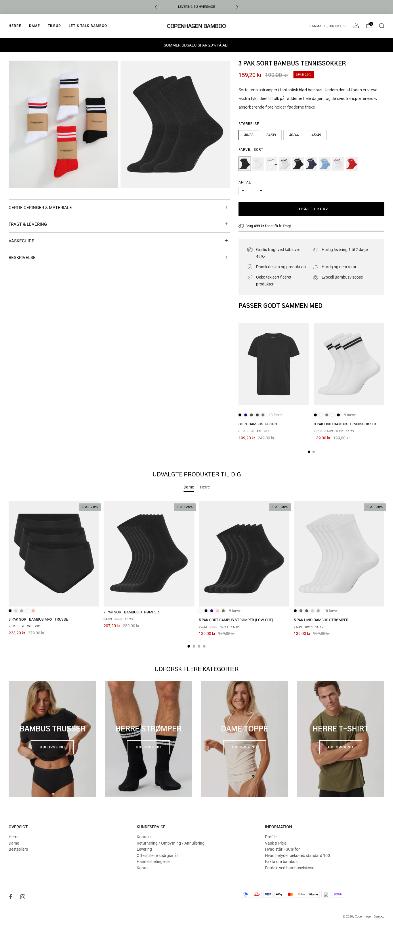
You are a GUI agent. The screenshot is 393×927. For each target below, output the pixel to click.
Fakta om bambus (281, 861)
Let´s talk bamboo (88, 26)
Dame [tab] (189, 487)
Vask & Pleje (276, 843)
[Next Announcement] (237, 7)
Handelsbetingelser (154, 861)
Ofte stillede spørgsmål (157, 855)
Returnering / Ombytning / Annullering (171, 843)
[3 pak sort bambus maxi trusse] (54, 554)
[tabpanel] (196, 574)
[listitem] (196, 7)
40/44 (294, 135)
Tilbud (54, 26)
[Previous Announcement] (156, 7)
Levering (144, 849)
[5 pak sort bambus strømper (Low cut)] (244, 554)
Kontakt (144, 837)
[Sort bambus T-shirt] (274, 364)
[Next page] (384, 364)
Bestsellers (18, 849)
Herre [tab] (205, 487)
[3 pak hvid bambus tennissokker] (349, 364)
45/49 (316, 135)
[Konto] (356, 25)
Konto (142, 868)
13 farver (276, 415)
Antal (245, 182)
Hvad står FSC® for (282, 849)
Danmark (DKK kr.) (326, 26)
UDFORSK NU (52, 747)
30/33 (248, 135)
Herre (15, 26)
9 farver (350, 415)
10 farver (331, 611)
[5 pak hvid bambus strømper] (339, 554)
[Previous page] (238, 364)
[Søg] (381, 25)
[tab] (309, 452)
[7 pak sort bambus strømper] (149, 554)
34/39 (271, 135)
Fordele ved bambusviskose (289, 868)
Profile (270, 837)
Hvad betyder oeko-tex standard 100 (297, 855)
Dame (34, 26)
